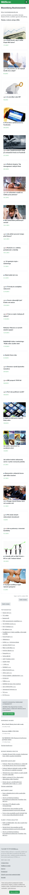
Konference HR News (7, 720)
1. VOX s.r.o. (6, 664)
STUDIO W (5, 678)
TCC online (6, 615)
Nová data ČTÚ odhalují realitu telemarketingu (11, 805)
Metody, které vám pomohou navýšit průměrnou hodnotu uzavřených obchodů (14, 809)
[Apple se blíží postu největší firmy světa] (14, 409)
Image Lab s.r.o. (7, 613)
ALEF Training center (9, 659)
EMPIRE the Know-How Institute (12, 684)
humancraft (6, 618)
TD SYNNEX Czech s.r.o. (9, 624)
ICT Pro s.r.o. (6, 695)
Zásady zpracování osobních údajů (10, 874)
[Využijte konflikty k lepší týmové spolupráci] (14, 576)
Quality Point (6, 661)
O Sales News (4, 863)
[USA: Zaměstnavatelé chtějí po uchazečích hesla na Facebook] (14, 142)
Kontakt (3, 877)
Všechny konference (6, 745)
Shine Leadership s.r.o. (9, 648)
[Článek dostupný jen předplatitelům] (4, 40)
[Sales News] (6, 1)
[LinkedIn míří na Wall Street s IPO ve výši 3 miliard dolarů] (14, 548)
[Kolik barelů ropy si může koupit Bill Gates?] (14, 31)
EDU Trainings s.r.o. (8, 626)
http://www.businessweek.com (9, 12)
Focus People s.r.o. (8, 636)
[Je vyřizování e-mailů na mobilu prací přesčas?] (14, 184)
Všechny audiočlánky (7, 786)
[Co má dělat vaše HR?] (14, 88)
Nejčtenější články (7, 790)
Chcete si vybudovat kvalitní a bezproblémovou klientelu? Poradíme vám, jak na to (14, 799)
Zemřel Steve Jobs (11, 355)
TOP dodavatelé (6, 610)
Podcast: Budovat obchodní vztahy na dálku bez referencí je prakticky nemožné (14, 769)
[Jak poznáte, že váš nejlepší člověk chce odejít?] (14, 60)
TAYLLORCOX (6, 656)
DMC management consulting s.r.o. (12, 621)
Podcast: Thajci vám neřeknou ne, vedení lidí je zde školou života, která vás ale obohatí (15, 764)
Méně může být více (11, 275)
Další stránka (23, 600)
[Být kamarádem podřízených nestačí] (14, 212)
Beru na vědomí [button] (15, 892)
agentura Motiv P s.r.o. (9, 645)
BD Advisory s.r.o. (7, 629)
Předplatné (4, 871)
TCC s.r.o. (5, 692)
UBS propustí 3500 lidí (14, 380)
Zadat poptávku (9, 714)
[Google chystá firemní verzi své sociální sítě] (14, 493)
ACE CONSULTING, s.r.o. (9, 686)
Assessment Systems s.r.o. (10, 689)
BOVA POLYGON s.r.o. (8, 670)
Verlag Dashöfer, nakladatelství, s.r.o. (13, 675)
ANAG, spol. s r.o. (7, 673)
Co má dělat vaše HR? (14, 97)
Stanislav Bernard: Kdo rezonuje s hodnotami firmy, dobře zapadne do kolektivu (15, 755)
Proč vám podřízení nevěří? (15, 392)
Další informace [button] (12, 888)
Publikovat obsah (5, 866)
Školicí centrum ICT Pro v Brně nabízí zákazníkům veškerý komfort (13, 778)
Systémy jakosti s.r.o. (8, 650)
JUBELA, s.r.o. (6, 681)
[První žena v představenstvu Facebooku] (14, 114)
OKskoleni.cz (6, 639)
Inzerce (3, 869)
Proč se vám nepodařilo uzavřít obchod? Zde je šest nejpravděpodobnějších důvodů (15, 814)
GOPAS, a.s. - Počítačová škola (11, 642)
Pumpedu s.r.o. (7, 653)
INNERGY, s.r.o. (7, 667)
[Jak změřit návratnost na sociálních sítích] (14, 437)
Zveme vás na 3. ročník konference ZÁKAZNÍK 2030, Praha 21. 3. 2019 (12, 782)
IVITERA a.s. (14, 849)
